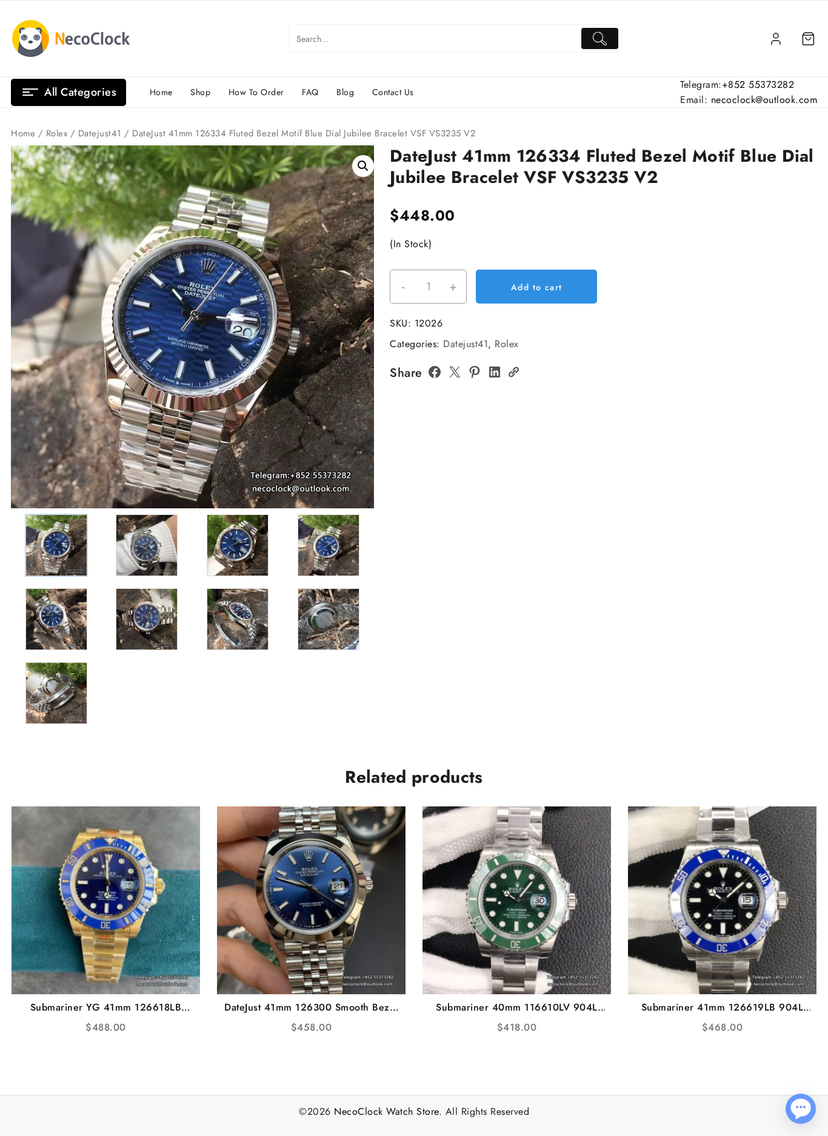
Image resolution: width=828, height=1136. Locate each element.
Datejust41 (100, 133)
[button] (363, 166)
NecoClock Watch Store (386, 1111)
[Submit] (599, 38)
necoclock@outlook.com (764, 100)
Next (359, 305)
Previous (25, 305)
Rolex (57, 133)
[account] (776, 39)
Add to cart (536, 287)
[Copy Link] (513, 372)
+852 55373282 (758, 84)
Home (23, 133)
